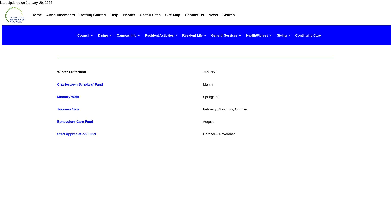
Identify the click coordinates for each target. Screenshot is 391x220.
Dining (103, 35)
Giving (282, 35)
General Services (224, 35)
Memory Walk (68, 97)
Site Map (172, 15)
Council (83, 35)
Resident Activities (159, 35)
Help (114, 15)
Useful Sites (150, 15)
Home (37, 15)
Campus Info (126, 35)
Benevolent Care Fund (75, 122)
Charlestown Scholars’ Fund (80, 84)
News (213, 15)
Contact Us (194, 15)
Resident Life (192, 35)
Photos (129, 15)
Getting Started (92, 15)
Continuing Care (308, 35)
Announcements (60, 15)
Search (229, 15)
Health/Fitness (257, 35)
